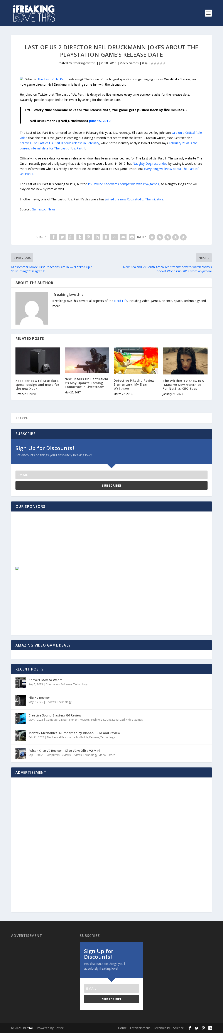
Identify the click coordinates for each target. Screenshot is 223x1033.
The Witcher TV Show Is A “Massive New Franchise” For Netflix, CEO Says (183, 385)
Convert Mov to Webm (46, 680)
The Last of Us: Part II (53, 79)
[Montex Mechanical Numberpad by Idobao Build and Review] (20, 735)
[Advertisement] (47, 543)
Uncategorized (115, 719)
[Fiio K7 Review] (20, 700)
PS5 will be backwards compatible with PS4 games (123, 184)
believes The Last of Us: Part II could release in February (59, 143)
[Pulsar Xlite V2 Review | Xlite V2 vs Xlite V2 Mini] (20, 753)
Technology (80, 684)
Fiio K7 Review (39, 698)
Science (178, 1028)
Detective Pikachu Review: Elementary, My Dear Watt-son (134, 384)
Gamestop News (44, 209)
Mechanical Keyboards (61, 737)
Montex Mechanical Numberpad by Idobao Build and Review (74, 733)
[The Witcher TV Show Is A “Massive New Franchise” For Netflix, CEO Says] (185, 360)
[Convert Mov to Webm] (20, 682)
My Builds (82, 737)
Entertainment (69, 719)
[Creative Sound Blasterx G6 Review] (20, 718)
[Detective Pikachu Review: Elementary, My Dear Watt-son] (136, 360)
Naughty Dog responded (150, 163)
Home (122, 1028)
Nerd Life (120, 301)
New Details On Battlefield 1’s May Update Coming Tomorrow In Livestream (86, 383)
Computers (53, 684)
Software (66, 684)
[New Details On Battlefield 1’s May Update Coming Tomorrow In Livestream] (87, 360)
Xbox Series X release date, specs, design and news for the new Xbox (37, 385)
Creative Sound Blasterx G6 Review (55, 715)
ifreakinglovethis (84, 63)
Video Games (129, 63)
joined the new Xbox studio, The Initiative (133, 199)
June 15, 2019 (99, 121)
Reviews (51, 702)
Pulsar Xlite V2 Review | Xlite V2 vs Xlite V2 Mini (64, 751)
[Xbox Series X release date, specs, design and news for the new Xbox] (37, 360)
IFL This (27, 1028)
